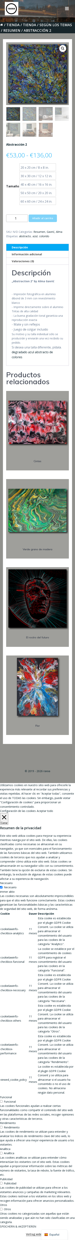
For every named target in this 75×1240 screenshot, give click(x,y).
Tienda (13, 25)
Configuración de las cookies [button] (18, 811)
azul (35, 236)
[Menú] (67, 8)
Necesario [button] (6, 883)
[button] (62, 48)
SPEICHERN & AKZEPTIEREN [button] (18, 1226)
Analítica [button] (5, 1149)
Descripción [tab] (20, 247)
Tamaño (12, 186)
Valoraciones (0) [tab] (23, 261)
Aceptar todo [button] (45, 811)
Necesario (10, 887)
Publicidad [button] (6, 1179)
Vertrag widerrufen (37, 1234)
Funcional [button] (6, 1097)
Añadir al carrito (42, 218)
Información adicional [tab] (27, 254)
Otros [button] (3, 1205)
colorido (44, 236)
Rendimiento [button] (8, 1123)
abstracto (25, 236)
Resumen (11, 30)
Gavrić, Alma (54, 232)
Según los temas (55, 25)
